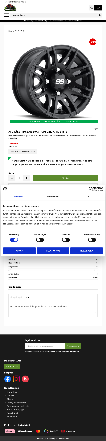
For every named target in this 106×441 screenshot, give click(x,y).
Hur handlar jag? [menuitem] (15, 409)
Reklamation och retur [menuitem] (18, 406)
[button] (6, 15)
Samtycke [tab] (18, 196)
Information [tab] (53, 196)
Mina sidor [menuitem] (12, 392)
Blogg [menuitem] (10, 398)
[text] (53, 143)
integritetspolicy (71, 351)
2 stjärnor (14, 297)
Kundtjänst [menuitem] (12, 412)
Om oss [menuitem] (10, 395)
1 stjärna (11, 297)
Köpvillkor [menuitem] (12, 416)
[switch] (40, 240)
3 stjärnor (16, 297)
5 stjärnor (21, 297)
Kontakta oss (12, 366)
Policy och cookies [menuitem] (16, 402)
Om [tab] (87, 196)
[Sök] (100, 15)
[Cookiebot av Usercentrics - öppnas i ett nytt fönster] (91, 189)
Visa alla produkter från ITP (23, 151)
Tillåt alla (86, 251)
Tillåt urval (53, 251)
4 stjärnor (19, 297)
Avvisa (19, 251)
